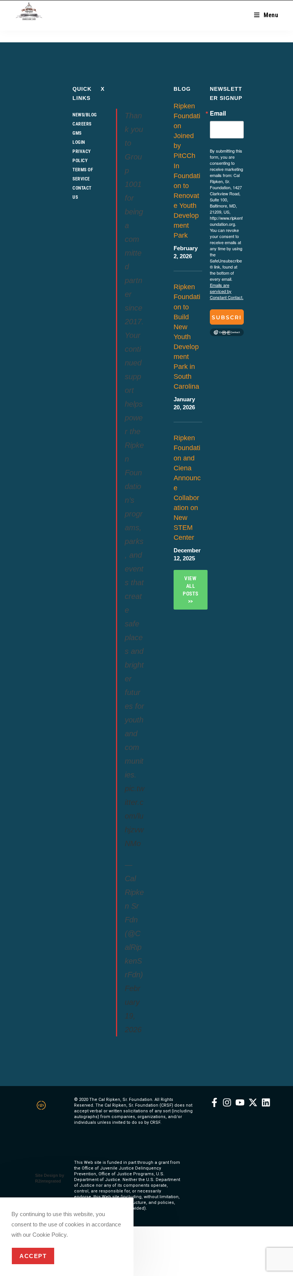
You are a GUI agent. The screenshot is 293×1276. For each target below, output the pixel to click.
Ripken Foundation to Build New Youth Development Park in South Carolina (187, 336)
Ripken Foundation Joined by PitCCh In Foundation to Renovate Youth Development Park (187, 170)
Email (218, 113)
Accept (33, 1256)
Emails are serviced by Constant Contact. (226, 291)
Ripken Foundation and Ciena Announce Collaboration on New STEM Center (187, 487)
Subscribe (226, 319)
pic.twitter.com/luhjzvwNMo (134, 816)
